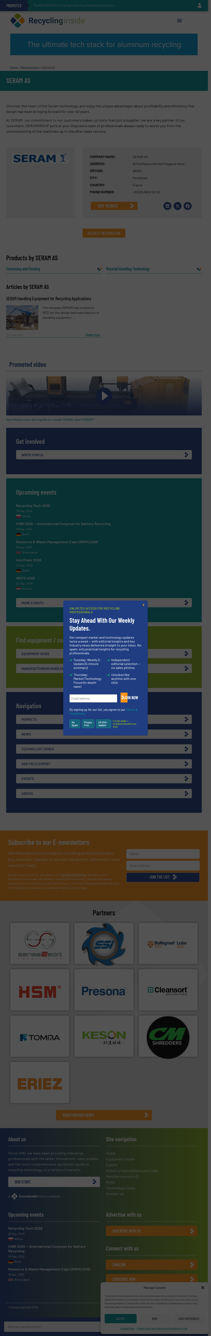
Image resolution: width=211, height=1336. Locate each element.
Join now (126, 697)
